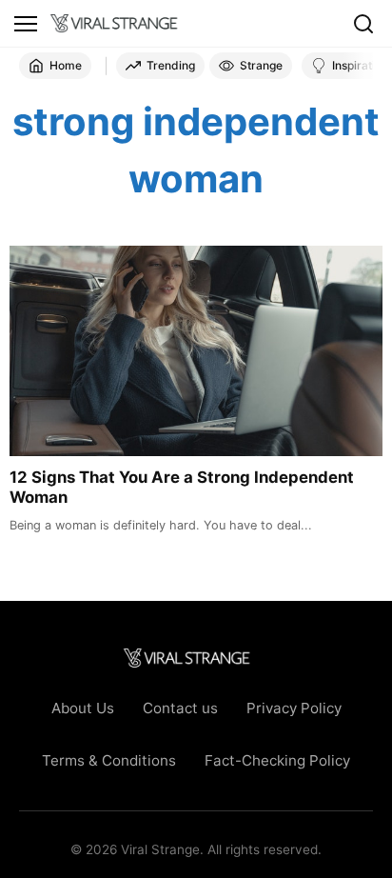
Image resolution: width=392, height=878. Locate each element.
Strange (261, 65)
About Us (82, 708)
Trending (171, 65)
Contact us (180, 708)
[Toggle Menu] (26, 23)
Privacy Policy (294, 708)
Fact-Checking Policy (277, 760)
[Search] (363, 24)
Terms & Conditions (109, 760)
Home (65, 65)
